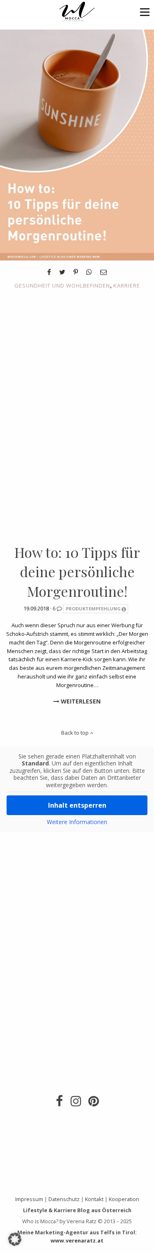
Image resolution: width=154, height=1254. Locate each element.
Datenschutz (64, 1199)
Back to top (75, 732)
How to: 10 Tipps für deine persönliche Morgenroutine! (77, 572)
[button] (145, 11)
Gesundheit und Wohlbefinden (62, 285)
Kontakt (94, 1199)
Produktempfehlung (93, 608)
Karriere (126, 285)
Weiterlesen (80, 701)
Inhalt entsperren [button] (77, 805)
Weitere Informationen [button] (77, 822)
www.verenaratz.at (77, 1240)
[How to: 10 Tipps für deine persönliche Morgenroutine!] (77, 144)
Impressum (29, 1199)
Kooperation (124, 1199)
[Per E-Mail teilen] (103, 272)
